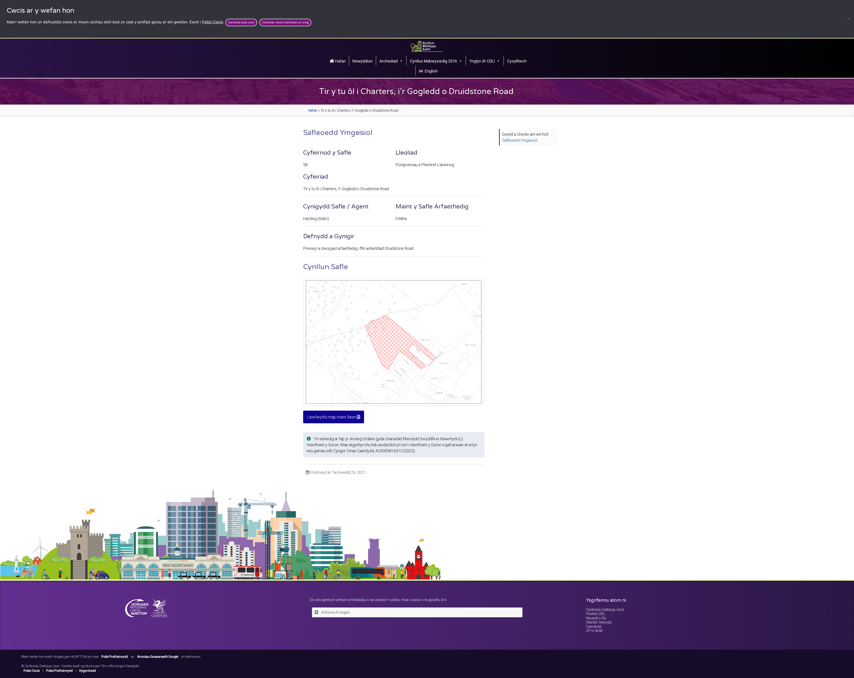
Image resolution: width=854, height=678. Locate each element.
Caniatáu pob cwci (241, 22)
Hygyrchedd (87, 670)
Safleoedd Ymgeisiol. (520, 140)
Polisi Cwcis (212, 22)
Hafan (340, 61)
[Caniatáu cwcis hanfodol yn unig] (848, 18)
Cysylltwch (517, 61)
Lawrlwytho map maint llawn (332, 417)
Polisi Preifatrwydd (59, 670)
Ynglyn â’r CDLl (482, 61)
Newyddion (362, 61)
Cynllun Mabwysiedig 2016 (433, 61)
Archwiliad (388, 61)
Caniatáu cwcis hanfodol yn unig (285, 22)
